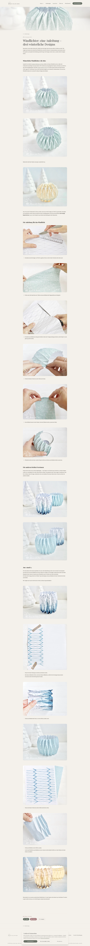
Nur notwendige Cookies (45, 941)
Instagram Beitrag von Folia (37, 64)
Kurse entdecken (77, 3)
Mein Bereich (68, 3)
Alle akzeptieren (30, 941)
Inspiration (55, 3)
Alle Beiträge (26, 33)
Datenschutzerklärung (45, 938)
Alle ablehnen (59, 941)
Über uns (61, 3)
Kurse (41, 3)
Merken (34, 919)
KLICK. (30, 215)
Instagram (42, 919)
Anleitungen (48, 3)
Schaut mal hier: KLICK (42, 67)
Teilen (27, 919)
